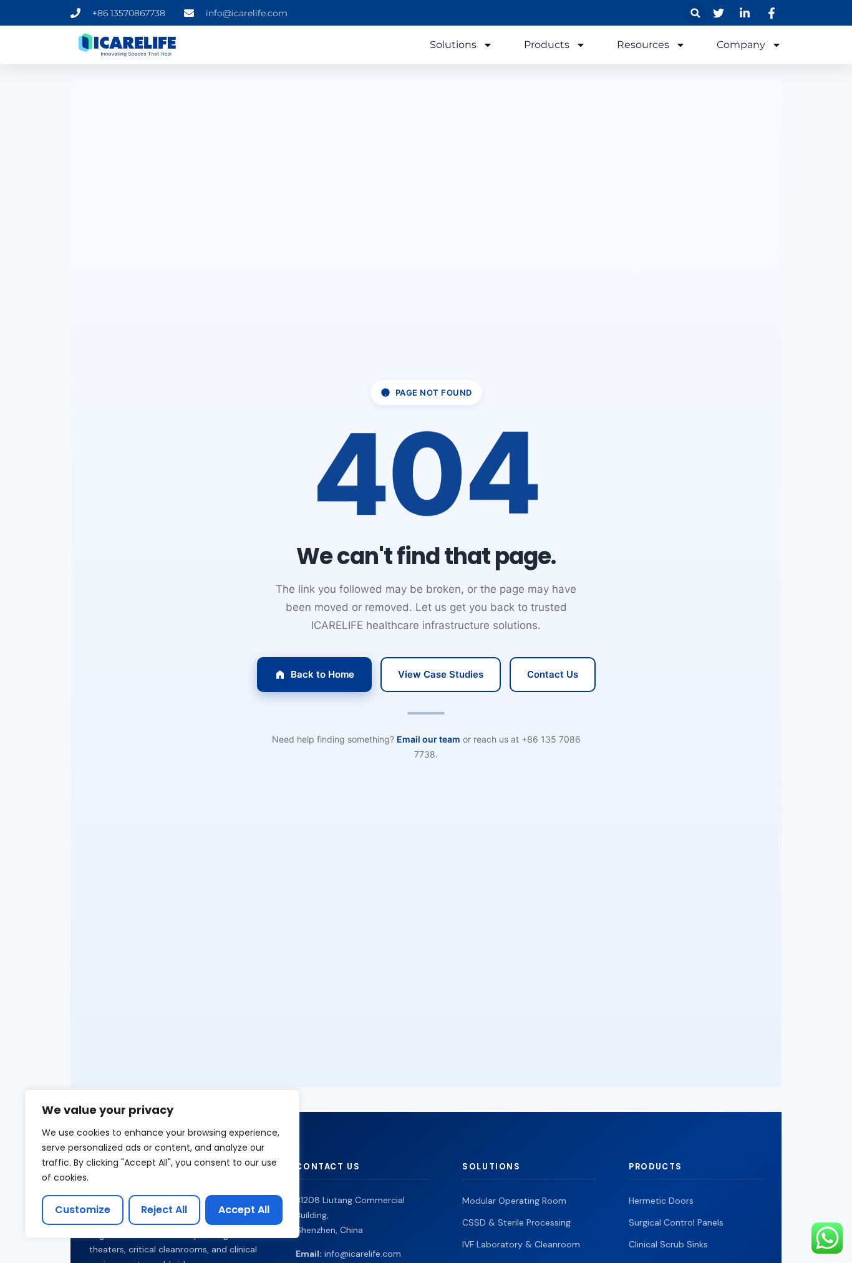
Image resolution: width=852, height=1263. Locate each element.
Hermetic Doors (661, 1200)
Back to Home (322, 674)
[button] (695, 12)
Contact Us (552, 674)
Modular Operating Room (514, 1200)
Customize (82, 1209)
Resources (643, 45)
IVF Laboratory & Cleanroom (521, 1244)
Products (546, 45)
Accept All (243, 1209)
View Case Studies (440, 674)
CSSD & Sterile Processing (516, 1222)
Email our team (428, 739)
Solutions (453, 45)
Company (741, 45)
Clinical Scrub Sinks (668, 1244)
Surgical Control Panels (676, 1222)
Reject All (164, 1209)
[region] (162, 1164)
